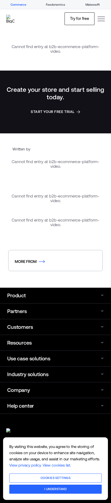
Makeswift (92, 4)
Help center (20, 406)
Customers (20, 327)
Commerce (18, 4)
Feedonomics (55, 4)
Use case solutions (28, 358)
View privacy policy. (25, 465)
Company (18, 390)
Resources (19, 343)
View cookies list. (57, 465)
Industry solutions (28, 374)
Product (16, 295)
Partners (17, 311)
